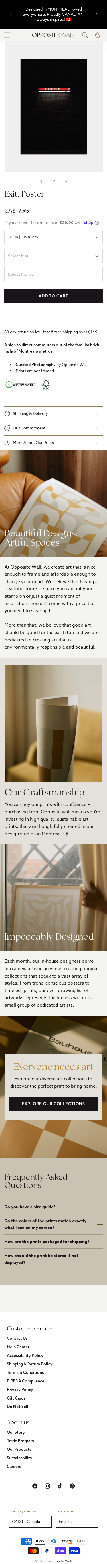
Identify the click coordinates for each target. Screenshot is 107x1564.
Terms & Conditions (25, 1372)
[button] (7, 35)
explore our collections (53, 1103)
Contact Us (17, 1338)
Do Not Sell (17, 1407)
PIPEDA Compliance (25, 1381)
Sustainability (19, 1458)
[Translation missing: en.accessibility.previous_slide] (41, 181)
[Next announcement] (96, 14)
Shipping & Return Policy (30, 1364)
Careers (14, 1466)
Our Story (16, 1432)
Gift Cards (16, 1398)
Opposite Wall (60, 1561)
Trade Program (20, 1441)
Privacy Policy (20, 1390)
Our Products (19, 1449)
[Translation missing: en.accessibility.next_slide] (66, 181)
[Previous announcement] (10, 14)
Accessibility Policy (25, 1355)
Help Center (18, 1347)
